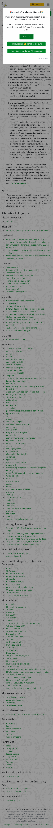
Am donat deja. (43, 58)
